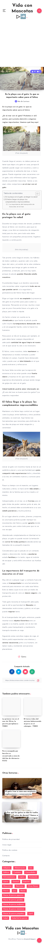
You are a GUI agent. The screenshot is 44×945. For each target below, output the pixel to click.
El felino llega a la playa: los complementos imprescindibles (17, 200)
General (16, 882)
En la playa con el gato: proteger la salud (21, 197)
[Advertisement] (22, 44)
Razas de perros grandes (13, 900)
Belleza (6, 872)
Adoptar (6, 868)
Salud (5, 918)
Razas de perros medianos (13, 904)
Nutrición (19, 886)
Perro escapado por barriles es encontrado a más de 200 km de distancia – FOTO (11, 756)
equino (22, 877)
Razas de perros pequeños (13, 913)
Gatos (23, 657)
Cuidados (17, 872)
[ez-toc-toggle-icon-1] (36, 194)
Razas (23, 891)
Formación (33, 877)
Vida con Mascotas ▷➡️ (22, 11)
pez (14, 891)
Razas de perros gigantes (13, 895)
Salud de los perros (19, 918)
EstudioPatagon (30, 939)
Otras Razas (33, 886)
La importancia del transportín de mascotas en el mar (21, 205)
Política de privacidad (10, 839)
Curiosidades (31, 872)
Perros (5, 891)
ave (30, 868)
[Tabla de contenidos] (37, 194)
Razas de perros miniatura (13, 909)
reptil (31, 913)
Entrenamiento (9, 877)
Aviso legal (6, 845)
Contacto (6, 856)
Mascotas (7, 886)
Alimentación (20, 868)
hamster (26, 882)
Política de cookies (9, 850)
